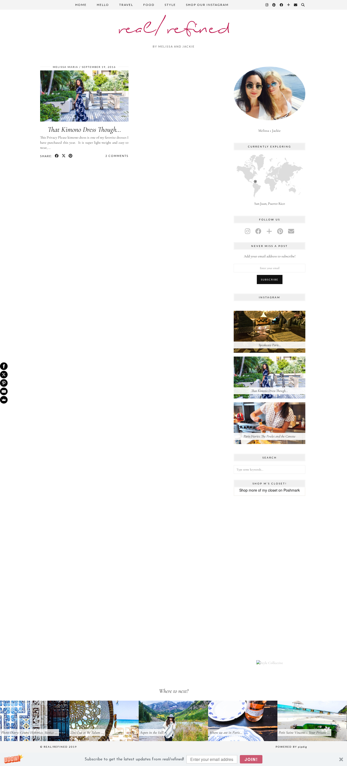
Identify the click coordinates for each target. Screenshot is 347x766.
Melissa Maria (65, 66)
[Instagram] (267, 5)
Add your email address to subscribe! (269, 256)
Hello (103, 5)
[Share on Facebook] (57, 156)
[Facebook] (281, 5)
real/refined (173, 29)
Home (81, 5)
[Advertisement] (269, 578)
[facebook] (258, 231)
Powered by (291, 746)
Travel (126, 5)
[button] (173, 759)
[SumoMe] (4, 400)
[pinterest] (280, 231)
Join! (251, 759)
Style (170, 5)
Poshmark (291, 490)
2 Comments (117, 155)
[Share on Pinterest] (70, 156)
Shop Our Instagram (207, 5)
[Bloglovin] (288, 5)
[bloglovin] (269, 231)
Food (148, 5)
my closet (269, 490)
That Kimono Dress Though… (84, 129)
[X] (4, 374)
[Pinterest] (274, 5)
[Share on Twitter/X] (63, 156)
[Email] (296, 5)
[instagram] (247, 231)
